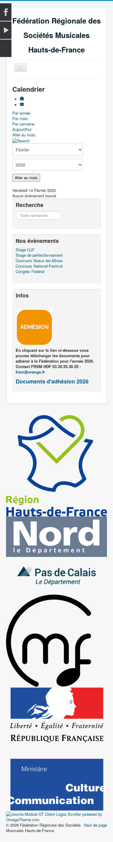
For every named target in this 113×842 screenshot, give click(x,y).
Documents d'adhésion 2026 (52, 381)
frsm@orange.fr (30, 372)
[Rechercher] (21, 140)
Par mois (20, 118)
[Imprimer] (22, 99)
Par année (21, 113)
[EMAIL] (22, 105)
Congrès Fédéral (30, 271)
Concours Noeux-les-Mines (39, 260)
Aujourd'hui (21, 129)
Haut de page (95, 825)
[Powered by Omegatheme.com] (56, 816)
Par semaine (23, 124)
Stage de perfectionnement (39, 255)
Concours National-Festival (39, 266)
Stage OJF (25, 250)
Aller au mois (23, 135)
